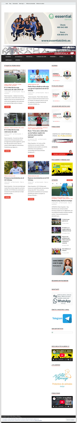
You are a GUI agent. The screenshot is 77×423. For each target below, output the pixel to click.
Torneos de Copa (41, 56)
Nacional (8, 56)
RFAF (72, 198)
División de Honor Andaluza (58, 197)
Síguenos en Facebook (60, 281)
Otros (61, 56)
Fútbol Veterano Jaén (15, 127)
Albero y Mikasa (8, 84)
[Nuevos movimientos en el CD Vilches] (38, 167)
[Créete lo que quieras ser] (56, 219)
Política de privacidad (30, 3)
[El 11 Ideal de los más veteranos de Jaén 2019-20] (15, 76)
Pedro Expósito (16, 91)
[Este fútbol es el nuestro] (56, 249)
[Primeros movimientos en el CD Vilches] (15, 167)
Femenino (53, 56)
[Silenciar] (68, 359)
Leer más (6, 106)
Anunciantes (15, 3)
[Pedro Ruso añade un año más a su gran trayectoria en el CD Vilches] (38, 76)
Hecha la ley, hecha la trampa (62, 200)
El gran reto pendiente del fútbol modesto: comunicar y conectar (66, 240)
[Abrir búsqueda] (72, 56)
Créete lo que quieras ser (65, 220)
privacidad (14, 417)
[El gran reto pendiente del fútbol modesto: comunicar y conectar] (56, 236)
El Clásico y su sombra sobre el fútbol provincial (66, 229)
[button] (38, 28)
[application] (62, 355)
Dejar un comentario (32, 140)
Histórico (14, 85)
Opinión (17, 60)
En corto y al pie (32, 127)
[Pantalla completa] (71, 359)
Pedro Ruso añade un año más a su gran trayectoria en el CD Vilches (38, 88)
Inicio (7, 3)
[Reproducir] (53, 359)
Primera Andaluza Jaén (33, 84)
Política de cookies (40, 3)
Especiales (9, 60)
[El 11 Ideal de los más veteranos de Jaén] (15, 119)
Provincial (29, 56)
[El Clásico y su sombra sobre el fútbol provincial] (56, 228)
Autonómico (18, 56)
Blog (10, 3)
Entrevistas (39, 127)
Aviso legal (21, 3)
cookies (20, 417)
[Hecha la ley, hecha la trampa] (62, 184)
